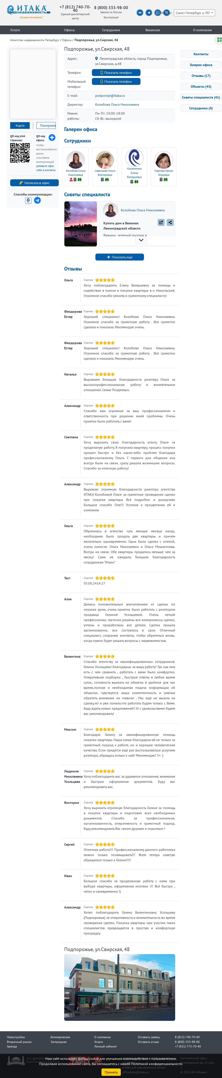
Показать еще (122, 257)
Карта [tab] (20, 125)
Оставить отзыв (148, 1042)
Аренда (12, 1046)
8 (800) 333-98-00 (111, 7)
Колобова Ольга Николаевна (117, 104)
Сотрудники (111, 30)
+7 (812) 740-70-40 (75, 8)
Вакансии (152, 30)
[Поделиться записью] (170, 222)
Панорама (48, 125)
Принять (111, 1072)
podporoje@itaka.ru (110, 95)
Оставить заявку (149, 1037)
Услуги (15, 30)
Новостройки (16, 1037)
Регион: (166, 13)
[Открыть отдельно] (161, 222)
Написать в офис (37, 183)
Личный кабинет (105, 1046)
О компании (202, 30)
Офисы (69, 30)
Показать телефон (118, 72)
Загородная (59, 1042)
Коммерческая (60, 1037)
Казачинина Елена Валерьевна (134, 173)
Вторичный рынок (19, 1042)
